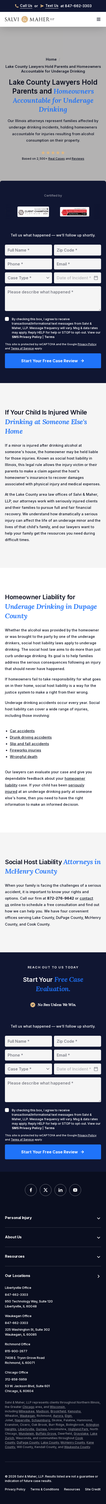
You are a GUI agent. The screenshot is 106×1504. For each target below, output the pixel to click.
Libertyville (26, 1429)
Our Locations (17, 1275)
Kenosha (74, 1411)
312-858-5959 (16, 1379)
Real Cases (56, 158)
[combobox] (28, 277)
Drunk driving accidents (31, 737)
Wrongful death (23, 756)
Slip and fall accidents (29, 744)
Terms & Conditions (44, 1489)
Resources (15, 1256)
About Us (13, 1237)
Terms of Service (22, 348)
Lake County (50, 1442)
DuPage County (28, 1442)
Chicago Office (16, 1372)
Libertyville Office (18, 1288)
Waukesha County (77, 1447)
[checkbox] (7, 319)
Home (51, 59)
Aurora (58, 1416)
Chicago (28, 1407)
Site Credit (93, 1489)
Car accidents (22, 731)
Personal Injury (18, 1217)
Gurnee (41, 1429)
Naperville (22, 1420)
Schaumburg (41, 1420)
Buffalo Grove (46, 1433)
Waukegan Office (18, 1316)
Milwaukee (27, 1411)
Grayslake (81, 1433)
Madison (42, 1411)
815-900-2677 (16, 1351)
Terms (49, 337)
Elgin (68, 1416)
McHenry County (73, 1442)
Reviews (78, 158)
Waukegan (27, 1416)
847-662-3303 (16, 1295)
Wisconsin (57, 1407)
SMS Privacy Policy (27, 337)
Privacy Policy (87, 344)
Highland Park (78, 1429)
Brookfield (58, 1411)
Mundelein (26, 1433)
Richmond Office (17, 1344)
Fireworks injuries (25, 750)
